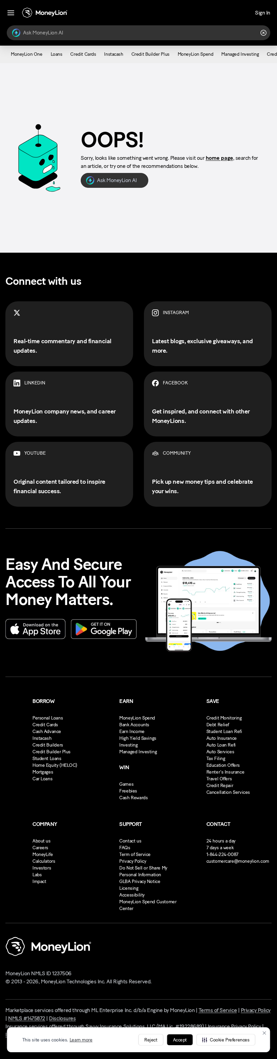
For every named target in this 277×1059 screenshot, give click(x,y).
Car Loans (42, 779)
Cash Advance (46, 731)
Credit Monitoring (224, 718)
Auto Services (220, 752)
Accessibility (132, 895)
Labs (37, 875)
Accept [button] (180, 1040)
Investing (128, 745)
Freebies (128, 791)
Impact (39, 881)
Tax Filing (215, 758)
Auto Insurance (221, 738)
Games (126, 784)
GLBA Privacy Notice (139, 881)
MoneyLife (42, 854)
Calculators (43, 861)
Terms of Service (218, 1010)
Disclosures (62, 1018)
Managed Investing (138, 752)
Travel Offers (219, 779)
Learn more (81, 1040)
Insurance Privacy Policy (234, 1026)
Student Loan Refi (224, 731)
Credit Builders (47, 745)
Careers (40, 848)
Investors (41, 868)
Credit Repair (219, 785)
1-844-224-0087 (222, 854)
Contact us (130, 841)
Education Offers (223, 765)
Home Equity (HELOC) (54, 765)
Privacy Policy (132, 861)
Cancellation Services (228, 792)
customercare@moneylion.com (237, 861)
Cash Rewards (133, 798)
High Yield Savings (137, 738)
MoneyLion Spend (137, 718)
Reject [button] (150, 1040)
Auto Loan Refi (221, 745)
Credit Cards (45, 725)
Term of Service (135, 854)
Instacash (41, 738)
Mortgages (42, 772)
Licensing (128, 888)
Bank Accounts (134, 725)
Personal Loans (47, 718)
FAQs (124, 848)
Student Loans (46, 758)
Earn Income (131, 731)
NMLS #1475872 (26, 1018)
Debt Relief (217, 725)
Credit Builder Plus (51, 752)
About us (41, 841)
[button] (226, 1039)
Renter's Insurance (225, 772)
